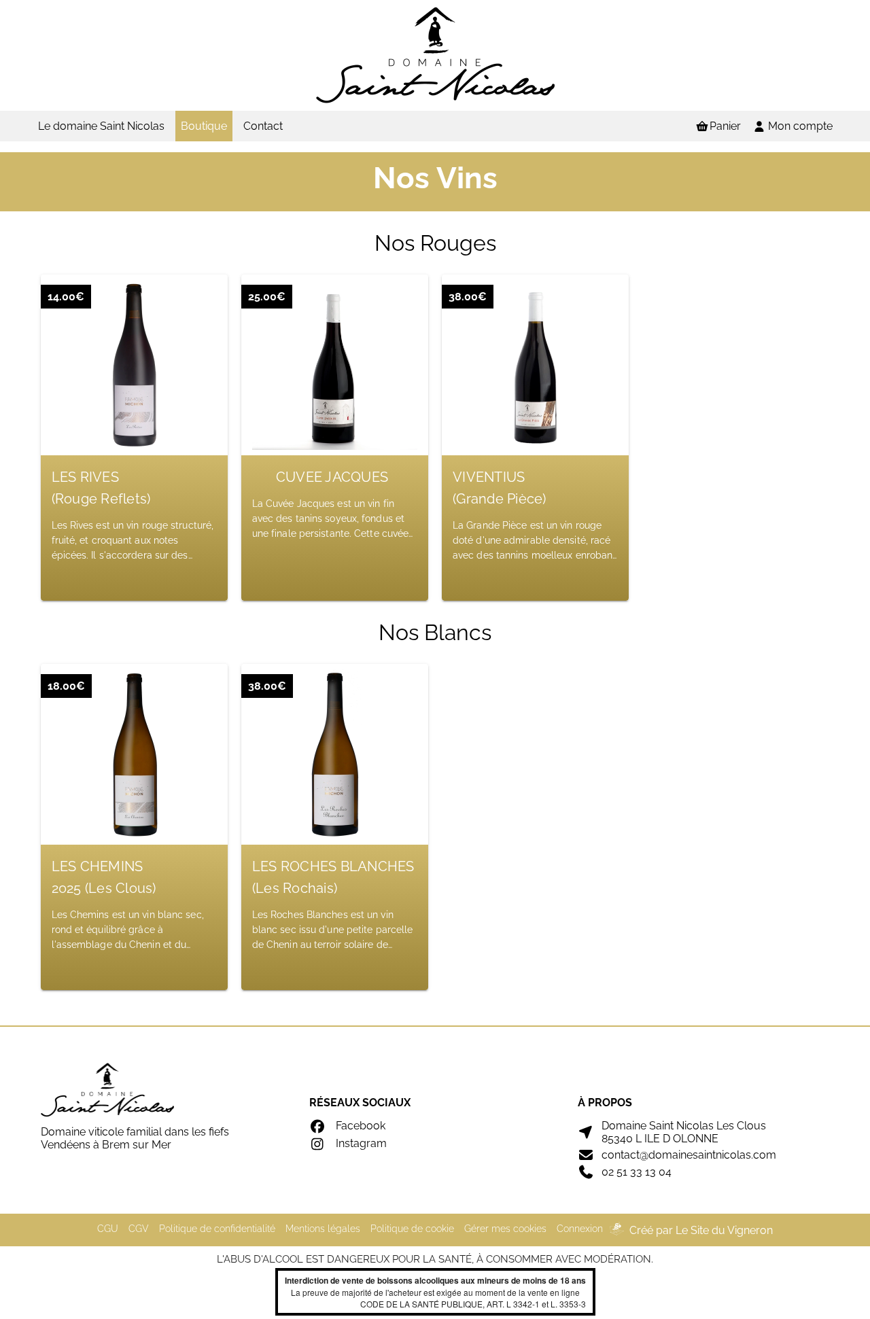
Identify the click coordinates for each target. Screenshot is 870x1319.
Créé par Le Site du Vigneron (701, 1230)
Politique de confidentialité (217, 1228)
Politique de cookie (412, 1228)
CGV (138, 1228)
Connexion (580, 1228)
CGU (107, 1228)
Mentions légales (322, 1228)
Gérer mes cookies (505, 1228)
